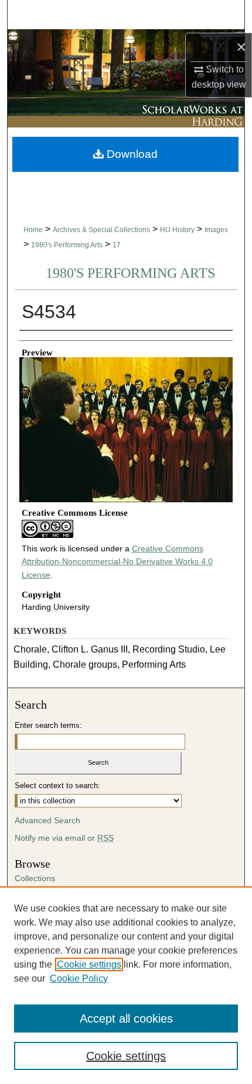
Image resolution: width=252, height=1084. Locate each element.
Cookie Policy (79, 978)
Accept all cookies (126, 1018)
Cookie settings (89, 964)
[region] (126, 985)
